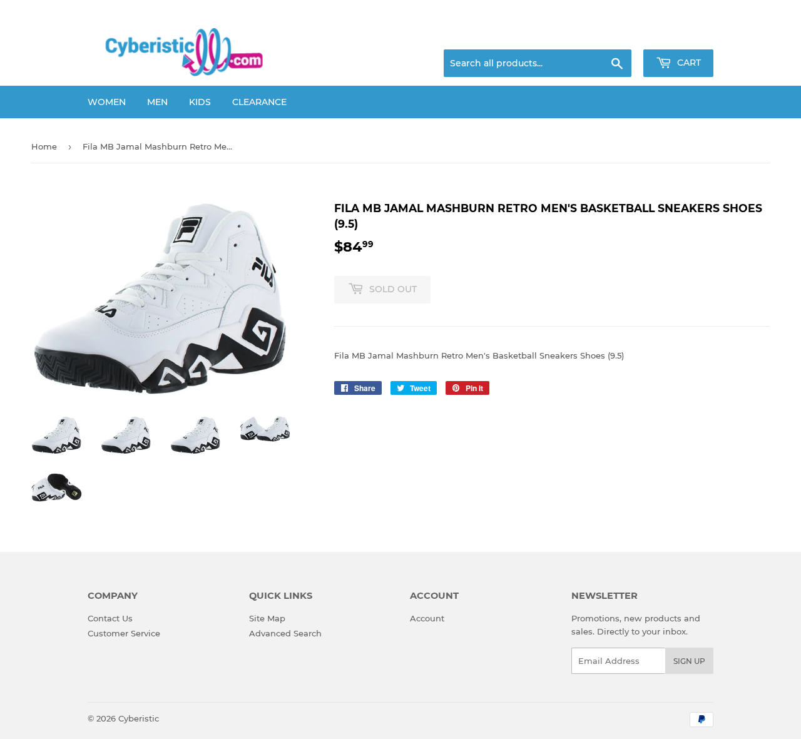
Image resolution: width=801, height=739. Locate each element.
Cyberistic (138, 718)
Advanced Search (285, 633)
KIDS (200, 102)
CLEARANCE (259, 102)
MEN (157, 102)
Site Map (267, 618)
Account (427, 618)
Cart (688, 62)
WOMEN (107, 102)
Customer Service (124, 633)
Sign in (614, 34)
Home (44, 146)
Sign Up (689, 661)
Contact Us (110, 618)
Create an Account (679, 34)
